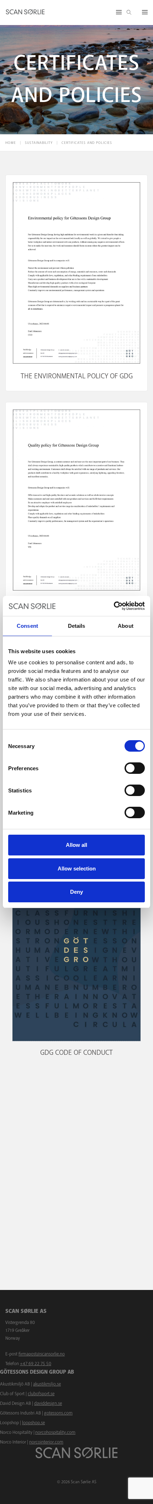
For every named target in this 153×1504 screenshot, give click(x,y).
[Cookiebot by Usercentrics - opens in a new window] (114, 606)
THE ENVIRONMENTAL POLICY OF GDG (77, 376)
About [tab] (125, 626)
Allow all (76, 845)
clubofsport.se (41, 1394)
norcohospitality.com (55, 1432)
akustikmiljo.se (47, 1384)
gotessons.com (58, 1413)
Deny (76, 892)
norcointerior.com (46, 1442)
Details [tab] (76, 626)
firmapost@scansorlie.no (42, 1354)
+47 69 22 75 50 (35, 1364)
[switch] (135, 768)
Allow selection (77, 868)
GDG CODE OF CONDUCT (76, 1052)
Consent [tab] (27, 626)
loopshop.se (33, 1423)
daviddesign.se (48, 1403)
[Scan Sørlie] (25, 12)
